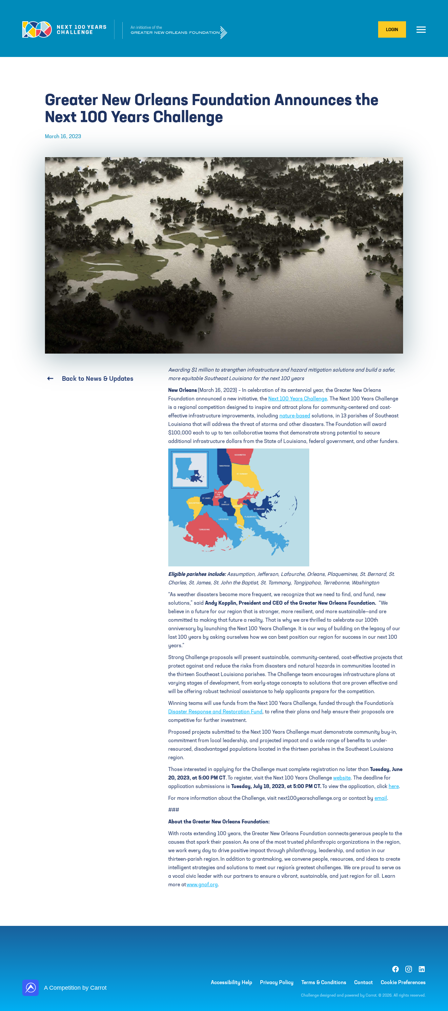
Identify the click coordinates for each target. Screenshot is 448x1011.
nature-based (294, 415)
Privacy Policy (277, 982)
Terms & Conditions (323, 982)
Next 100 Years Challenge (297, 398)
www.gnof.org (202, 884)
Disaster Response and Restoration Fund (215, 711)
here (394, 786)
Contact (363, 982)
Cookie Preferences (403, 982)
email (381, 798)
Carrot (371, 995)
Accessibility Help (231, 982)
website (342, 777)
